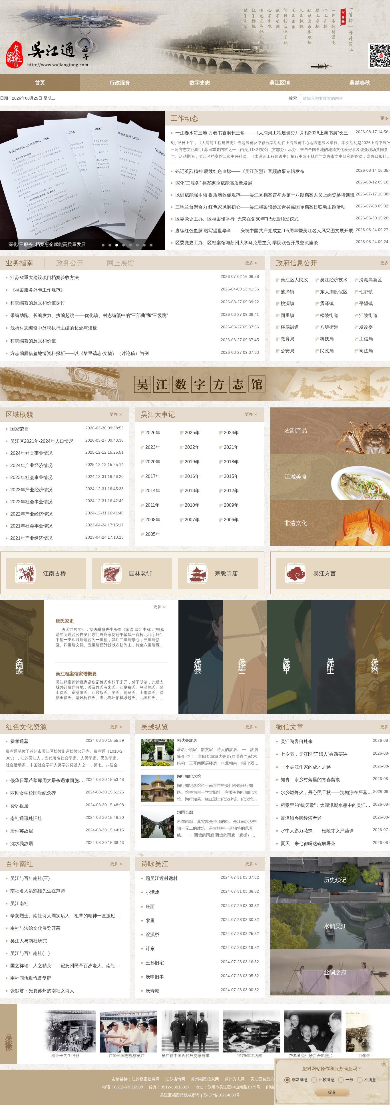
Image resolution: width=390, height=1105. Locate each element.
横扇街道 (290, 327)
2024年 (231, 432)
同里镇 (287, 315)
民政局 (327, 350)
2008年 (152, 519)
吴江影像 (8, 1034)
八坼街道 (329, 327)
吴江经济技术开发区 (337, 279)
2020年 (152, 461)
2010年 (192, 505)
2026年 (152, 432)
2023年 (152, 447)
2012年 (231, 490)
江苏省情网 (175, 1079)
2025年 (192, 432)
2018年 (231, 461)
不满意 (370, 1079)
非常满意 (300, 1079)
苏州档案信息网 (205, 1079)
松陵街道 (329, 315)
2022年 (192, 447)
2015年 (231, 476)
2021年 (231, 447)
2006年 (231, 519)
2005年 (152, 534)
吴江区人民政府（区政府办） (298, 279)
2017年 (152, 476)
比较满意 (327, 1079)
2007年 (192, 519)
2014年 (152, 490)
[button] (103, 245)
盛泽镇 (287, 291)
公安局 (287, 350)
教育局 (287, 338)
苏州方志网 (235, 1079)
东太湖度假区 (333, 291)
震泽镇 (327, 303)
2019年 (192, 461)
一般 (349, 1079)
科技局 (327, 338)
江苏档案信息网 (146, 1079)
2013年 (192, 490)
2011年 (152, 505)
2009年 (231, 505)
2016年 (192, 476)
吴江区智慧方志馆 (266, 1079)
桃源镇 (287, 303)
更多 (384, 118)
